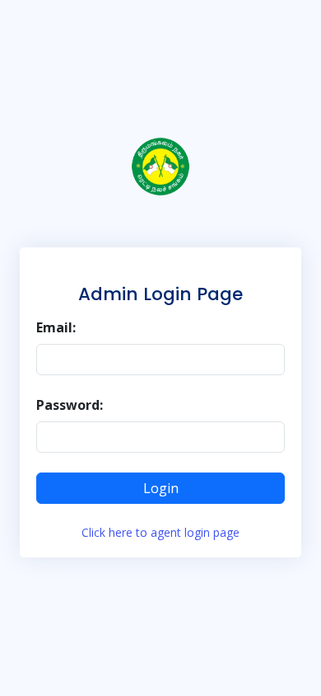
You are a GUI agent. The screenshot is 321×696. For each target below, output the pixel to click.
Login (161, 488)
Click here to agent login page (160, 532)
